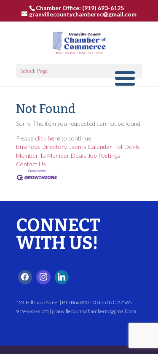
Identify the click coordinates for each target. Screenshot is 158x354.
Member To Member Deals (51, 155)
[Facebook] (25, 277)
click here (47, 138)
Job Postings (104, 155)
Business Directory (41, 146)
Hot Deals (126, 146)
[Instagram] (43, 277)
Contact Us (31, 164)
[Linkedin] (62, 277)
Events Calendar (90, 146)
